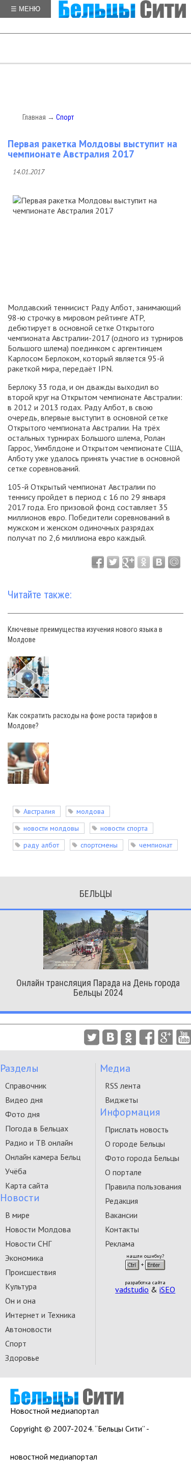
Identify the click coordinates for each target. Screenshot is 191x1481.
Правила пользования (143, 1186)
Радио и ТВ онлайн (39, 1143)
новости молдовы (51, 828)
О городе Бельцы (135, 1144)
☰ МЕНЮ (25, 9)
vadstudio (132, 1289)
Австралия (39, 811)
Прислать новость (137, 1129)
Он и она (20, 1300)
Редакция (121, 1201)
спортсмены (99, 845)
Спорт (65, 117)
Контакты (122, 1229)
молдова (90, 811)
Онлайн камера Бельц (42, 1157)
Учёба (15, 1171)
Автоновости (28, 1329)
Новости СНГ (28, 1243)
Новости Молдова (38, 1229)
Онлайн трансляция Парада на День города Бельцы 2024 (98, 987)
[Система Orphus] (145, 1273)
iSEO (167, 1289)
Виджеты (121, 1100)
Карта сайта (26, 1185)
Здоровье (22, 1358)
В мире (17, 1215)
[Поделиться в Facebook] (98, 562)
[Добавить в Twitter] (113, 562)
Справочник (25, 1085)
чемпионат (155, 845)
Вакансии (121, 1215)
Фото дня (22, 1114)
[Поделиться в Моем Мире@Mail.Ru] (174, 562)
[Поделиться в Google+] (128, 562)
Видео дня (24, 1100)
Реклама (119, 1243)
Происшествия (30, 1272)
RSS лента (123, 1085)
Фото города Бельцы (142, 1158)
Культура (21, 1286)
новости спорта (124, 828)
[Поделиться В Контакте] (159, 562)
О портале (123, 1172)
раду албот (41, 845)
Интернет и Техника (40, 1315)
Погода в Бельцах (36, 1128)
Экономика (24, 1258)
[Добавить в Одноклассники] (144, 562)
